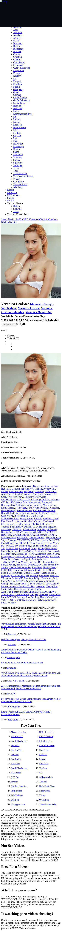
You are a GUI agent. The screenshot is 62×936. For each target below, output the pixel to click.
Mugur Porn (32, 575)
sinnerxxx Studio (33, 513)
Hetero (16, 206)
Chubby (17, 59)
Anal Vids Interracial (26, 556)
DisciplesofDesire (32, 573)
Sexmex (48, 486)
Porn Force (38, 494)
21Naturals (26, 494)
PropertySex (49, 488)
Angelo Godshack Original (29, 521)
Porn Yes (15, 755)
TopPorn (43, 768)
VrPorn (42, 795)
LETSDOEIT (23, 499)
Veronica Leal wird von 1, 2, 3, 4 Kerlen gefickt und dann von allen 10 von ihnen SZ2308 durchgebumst (30, 674)
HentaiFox (15, 764)
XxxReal (43, 782)
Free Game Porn (46, 736)
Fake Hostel (53, 551)
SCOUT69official (15, 488)
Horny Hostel (26, 518)
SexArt (4, 567)
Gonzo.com (41, 526)
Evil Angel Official (40, 499)
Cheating (17, 57)
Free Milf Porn (8, 554)
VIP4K (10, 516)
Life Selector (16, 502)
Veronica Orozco (29, 308)
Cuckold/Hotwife (21, 67)
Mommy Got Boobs (47, 548)
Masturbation (19, 127)
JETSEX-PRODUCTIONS (42, 591)
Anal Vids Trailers (33, 488)
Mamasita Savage (41, 304)
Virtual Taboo (7, 594)
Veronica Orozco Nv (39, 312)
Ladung (17, 119)
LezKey (40, 600)
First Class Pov (8, 521)
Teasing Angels (39, 559)
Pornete (42, 759)
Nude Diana (16, 773)
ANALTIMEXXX (46, 532)
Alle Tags (17, 187)
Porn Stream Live (51, 564)
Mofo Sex (15, 745)
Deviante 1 (29, 526)
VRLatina (6, 578)
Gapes (16, 92)
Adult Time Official (10, 494)
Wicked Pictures (24, 510)
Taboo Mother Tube (47, 804)
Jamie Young (53, 554)
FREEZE (16, 529)
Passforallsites (49, 562)
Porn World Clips (32, 578)
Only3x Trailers (35, 583)
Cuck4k (32, 532)
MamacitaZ (20, 507)
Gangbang (18, 89)
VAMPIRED (23, 540)
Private (4, 491)
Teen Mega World (22, 524)
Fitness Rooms (8, 564)
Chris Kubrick (22, 594)
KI (14, 116)
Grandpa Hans (8, 583)
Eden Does (13, 570)
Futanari (38, 518)
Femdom (17, 84)
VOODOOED (8, 600)
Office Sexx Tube (46, 732)
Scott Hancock (27, 570)
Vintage (17, 179)
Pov (15, 141)
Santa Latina (12, 548)
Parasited (52, 526)
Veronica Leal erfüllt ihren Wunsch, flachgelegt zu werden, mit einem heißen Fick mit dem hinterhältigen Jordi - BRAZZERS (31, 626)
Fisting (16, 86)
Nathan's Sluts (29, 529)
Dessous (17, 73)
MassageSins (23, 597)
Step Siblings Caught (21, 505)
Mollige (17, 133)
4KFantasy (52, 529)
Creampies (18, 65)
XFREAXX (21, 581)
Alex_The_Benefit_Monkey (14, 591)
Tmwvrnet (46, 578)
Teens (16, 168)
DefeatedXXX (35, 564)
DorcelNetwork (15, 559)
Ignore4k (50, 581)
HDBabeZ (6, 535)
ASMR (16, 38)
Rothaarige (18, 146)
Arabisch (17, 32)
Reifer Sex (18, 143)
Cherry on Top (8, 556)
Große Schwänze (21, 100)
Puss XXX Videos (46, 745)
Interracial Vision (36, 581)
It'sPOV (32, 554)
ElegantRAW (16, 526)
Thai (15, 171)
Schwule (17, 157)
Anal (15, 29)
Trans (16, 211)
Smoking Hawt (38, 597)
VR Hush (35, 540)
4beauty (12, 602)
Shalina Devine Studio (20, 567)
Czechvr (18, 589)
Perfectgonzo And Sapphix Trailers (17, 586)
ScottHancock (48, 573)
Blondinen (18, 48)
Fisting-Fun (51, 586)
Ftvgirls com (16, 791)
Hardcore (17, 108)
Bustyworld (40, 497)
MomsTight (51, 597)
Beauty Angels (8, 532)
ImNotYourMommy (26, 600)
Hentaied (41, 554)
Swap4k (34, 594)
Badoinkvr (44, 575)
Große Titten (19, 103)
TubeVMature (17, 795)
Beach (16, 40)
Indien (16, 111)
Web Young (22, 532)
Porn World (50, 491)
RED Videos (13, 195)
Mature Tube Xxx (18, 732)
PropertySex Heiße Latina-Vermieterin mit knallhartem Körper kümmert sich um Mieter (30, 700)
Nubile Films (37, 545)
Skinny (16, 160)
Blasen (16, 46)
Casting (16, 54)
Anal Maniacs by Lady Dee (29, 562)
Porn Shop (37, 567)
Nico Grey (6, 529)
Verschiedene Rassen (23, 176)
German (17, 95)
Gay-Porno (18, 181)
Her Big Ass (43, 556)
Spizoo (11, 507)
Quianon (12, 540)
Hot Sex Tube (17, 736)
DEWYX (11, 597)
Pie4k (37, 570)
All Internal (24, 548)
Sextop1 (14, 782)
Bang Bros (38, 486)
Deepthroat (18, 70)
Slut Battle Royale (40, 524)
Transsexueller (20, 173)
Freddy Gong (48, 570)
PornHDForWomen (19, 741)
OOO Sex (15, 777)
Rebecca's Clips (26, 551)
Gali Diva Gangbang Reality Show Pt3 (23, 639)
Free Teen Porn (15, 497)
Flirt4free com (45, 741)
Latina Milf (17, 578)
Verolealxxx (8, 308)
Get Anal (52, 535)
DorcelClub (22, 554)
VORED (43, 594)
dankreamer (40, 535)
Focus (4, 602)
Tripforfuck (40, 551)
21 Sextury (28, 497)
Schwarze (18, 154)
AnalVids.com (16, 491)
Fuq (41, 773)
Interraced (40, 586)
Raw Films (22, 537)
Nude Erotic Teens (47, 786)
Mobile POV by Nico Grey (33, 543)
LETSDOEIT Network (44, 510)
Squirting (17, 162)
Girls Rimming (8, 510)
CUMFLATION (52, 583)
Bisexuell (17, 43)
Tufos (33, 548)
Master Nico (7, 589)
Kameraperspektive (22, 114)
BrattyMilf (21, 564)
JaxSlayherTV (8, 562)
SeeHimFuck (21, 516)
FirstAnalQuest (8, 499)
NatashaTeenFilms (10, 518)
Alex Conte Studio (32, 589)
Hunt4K (5, 513)
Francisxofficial (8, 537)
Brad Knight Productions (13, 575)
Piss (15, 138)
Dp (14, 78)
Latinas (16, 122)
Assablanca (50, 600)
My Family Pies (22, 545)
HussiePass (53, 507)
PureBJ (10, 581)
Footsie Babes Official (11, 573)
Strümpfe (17, 165)
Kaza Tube (43, 750)
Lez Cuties (21, 583)
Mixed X (54, 575)
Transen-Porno (20, 184)
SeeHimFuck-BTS (50, 540)
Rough (16, 149)
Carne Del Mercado (42, 505)
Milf (15, 130)
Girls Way (39, 491)
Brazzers (28, 486)
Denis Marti (52, 543)
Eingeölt (17, 81)
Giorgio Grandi (36, 516)
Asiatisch (17, 35)
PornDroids (16, 759)
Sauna (16, 152)
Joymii (27, 559)
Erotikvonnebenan (31, 502)
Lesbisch (17, 124)
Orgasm (17, 135)
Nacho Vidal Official (37, 507)
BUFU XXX (7, 545)
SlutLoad (43, 755)
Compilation (19, 62)
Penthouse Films (36, 537)
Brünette (17, 51)
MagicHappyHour (10, 543)
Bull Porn (15, 800)
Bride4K (41, 529)
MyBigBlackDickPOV (23, 535)
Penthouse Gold (50, 518)
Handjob (17, 105)
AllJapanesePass (46, 777)
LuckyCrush (44, 791)
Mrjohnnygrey (17, 513)
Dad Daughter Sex (19, 786)
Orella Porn (44, 800)
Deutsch (17, 76)
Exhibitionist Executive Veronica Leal (22, 662)
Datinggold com (18, 804)
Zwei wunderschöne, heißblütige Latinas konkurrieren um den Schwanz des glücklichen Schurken (30, 687)
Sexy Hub (28, 491)
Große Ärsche (20, 97)
